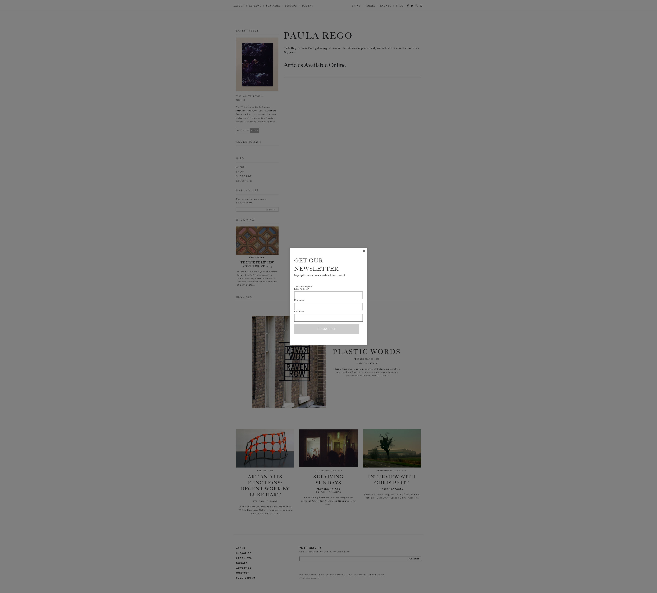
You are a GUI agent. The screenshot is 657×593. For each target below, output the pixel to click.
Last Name (299, 311)
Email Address (301, 289)
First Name (299, 300)
